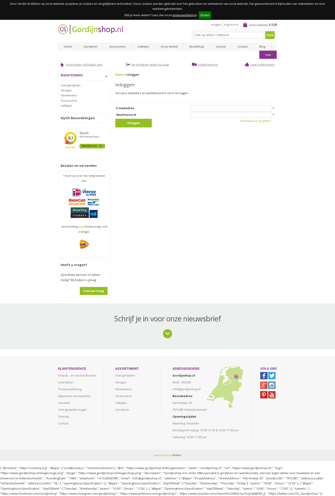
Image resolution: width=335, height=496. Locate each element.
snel (81, 226)
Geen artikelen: (263, 24)
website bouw (163, 455)
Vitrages (66, 90)
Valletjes (143, 46)
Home (68, 46)
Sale (268, 55)
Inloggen (216, 24)
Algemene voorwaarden (74, 396)
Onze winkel (169, 46)
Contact (242, 46)
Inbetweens (69, 95)
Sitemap (63, 416)
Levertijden (65, 382)
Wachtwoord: (126, 115)
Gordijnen (91, 46)
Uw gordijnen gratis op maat (150, 64)
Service (221, 46)
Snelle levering (207, 64)
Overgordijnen (70, 85)
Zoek (269, 35)
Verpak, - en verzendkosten (77, 375)
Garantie (64, 403)
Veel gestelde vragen (72, 410)
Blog (262, 46)
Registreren (231, 24)
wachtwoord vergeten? (255, 121)
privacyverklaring (184, 15)
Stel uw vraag (93, 291)
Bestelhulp (196, 46)
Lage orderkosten (262, 64)
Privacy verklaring (70, 389)
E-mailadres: (125, 108)
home (119, 74)
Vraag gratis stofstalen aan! (84, 64)
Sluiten (205, 15)
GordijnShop (90, 29)
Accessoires (117, 46)
